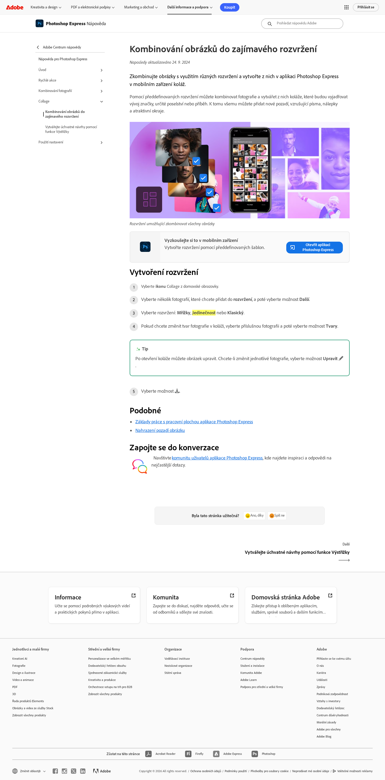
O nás (320, 666)
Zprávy (321, 687)
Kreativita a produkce (102, 680)
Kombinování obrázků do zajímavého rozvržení (65, 114)
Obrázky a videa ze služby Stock (32, 708)
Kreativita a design (44, 7)
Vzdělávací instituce (177, 658)
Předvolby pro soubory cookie (270, 771)
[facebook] (55, 771)
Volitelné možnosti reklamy (355, 771)
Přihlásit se (366, 7)
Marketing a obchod (139, 7)
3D (14, 694)
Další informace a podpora (187, 7)
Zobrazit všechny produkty (29, 715)
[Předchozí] (184, 556)
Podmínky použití (236, 771)
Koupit (229, 7)
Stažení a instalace (252, 666)
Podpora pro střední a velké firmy (261, 687)
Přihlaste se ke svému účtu (334, 658)
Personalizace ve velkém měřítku (109, 658)
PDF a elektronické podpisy (91, 7)
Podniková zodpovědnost (332, 694)
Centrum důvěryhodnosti (333, 715)
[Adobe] (14, 7)
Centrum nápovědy (252, 658)
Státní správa (172, 673)
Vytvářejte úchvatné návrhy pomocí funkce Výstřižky (71, 129)
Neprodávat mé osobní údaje (310, 771)
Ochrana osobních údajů (205, 771)
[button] (346, 7)
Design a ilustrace (23, 673)
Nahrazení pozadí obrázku (160, 430)
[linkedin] (82, 771)
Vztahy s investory (328, 701)
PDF (15, 687)
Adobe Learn (248, 680)
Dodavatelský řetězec (330, 708)
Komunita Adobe (251, 673)
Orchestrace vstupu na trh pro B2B (110, 687)
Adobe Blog (324, 736)
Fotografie (18, 666)
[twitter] (73, 771)
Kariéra (321, 673)
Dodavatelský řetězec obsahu (107, 666)
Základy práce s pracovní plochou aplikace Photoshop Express (194, 422)
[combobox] (302, 23)
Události (322, 680)
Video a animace (23, 680)
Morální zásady (326, 722)
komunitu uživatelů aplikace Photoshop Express (217, 458)
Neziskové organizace (178, 666)
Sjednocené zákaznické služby (107, 673)
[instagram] (64, 771)
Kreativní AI (19, 658)
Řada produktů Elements (28, 701)
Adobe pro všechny (329, 729)
